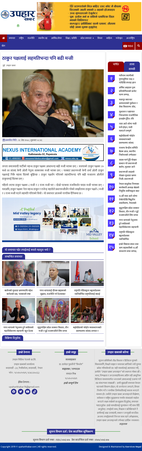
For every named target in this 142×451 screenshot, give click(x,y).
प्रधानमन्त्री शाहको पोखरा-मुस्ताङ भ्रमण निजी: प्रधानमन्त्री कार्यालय (127, 177)
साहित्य (109, 38)
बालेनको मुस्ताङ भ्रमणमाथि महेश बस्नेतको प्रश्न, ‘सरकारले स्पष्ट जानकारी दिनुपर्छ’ (19, 292)
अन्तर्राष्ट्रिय (130, 38)
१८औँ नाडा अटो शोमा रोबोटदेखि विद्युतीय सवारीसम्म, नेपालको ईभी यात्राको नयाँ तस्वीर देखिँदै (129, 203)
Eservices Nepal (133, 447)
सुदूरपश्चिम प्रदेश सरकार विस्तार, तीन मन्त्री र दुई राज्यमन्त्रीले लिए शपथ (52, 329)
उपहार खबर (11, 65)
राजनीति (31, 38)
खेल (3, 46)
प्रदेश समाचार (86, 38)
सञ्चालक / (67, 369)
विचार (99, 38)
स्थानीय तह (42, 38)
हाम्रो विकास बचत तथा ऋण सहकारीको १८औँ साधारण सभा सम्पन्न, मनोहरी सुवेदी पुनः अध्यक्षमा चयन (129, 251)
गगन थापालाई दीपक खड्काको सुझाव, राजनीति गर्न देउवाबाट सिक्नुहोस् (53, 292)
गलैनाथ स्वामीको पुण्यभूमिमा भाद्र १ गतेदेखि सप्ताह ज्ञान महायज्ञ (127, 81)
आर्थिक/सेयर (56, 38)
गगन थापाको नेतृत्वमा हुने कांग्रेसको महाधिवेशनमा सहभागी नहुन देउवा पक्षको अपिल (18, 329)
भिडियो (130, 46)
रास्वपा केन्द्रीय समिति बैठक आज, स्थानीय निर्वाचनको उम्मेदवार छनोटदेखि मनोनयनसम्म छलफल (129, 155)
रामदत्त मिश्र (71, 374)
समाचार (12, 38)
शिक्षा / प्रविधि (71, 38)
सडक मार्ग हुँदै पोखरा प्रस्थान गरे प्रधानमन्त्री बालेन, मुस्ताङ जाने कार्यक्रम (128, 165)
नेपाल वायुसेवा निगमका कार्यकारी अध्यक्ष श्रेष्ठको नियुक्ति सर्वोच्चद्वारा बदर (129, 187)
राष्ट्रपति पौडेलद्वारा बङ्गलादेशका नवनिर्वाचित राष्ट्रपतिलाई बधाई (87, 292)
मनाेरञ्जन (119, 38)
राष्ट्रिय (21, 38)
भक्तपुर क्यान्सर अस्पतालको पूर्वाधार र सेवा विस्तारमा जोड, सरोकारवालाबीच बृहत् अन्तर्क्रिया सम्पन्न (128, 107)
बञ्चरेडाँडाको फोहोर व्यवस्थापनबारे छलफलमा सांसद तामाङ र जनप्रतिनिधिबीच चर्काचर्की (87, 329)
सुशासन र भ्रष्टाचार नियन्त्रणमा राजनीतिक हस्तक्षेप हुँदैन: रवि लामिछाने (128, 117)
